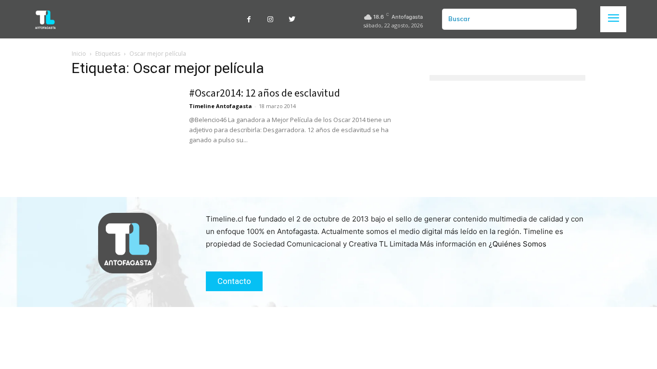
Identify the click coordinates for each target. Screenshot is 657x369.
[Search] (566, 19)
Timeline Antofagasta (220, 106)
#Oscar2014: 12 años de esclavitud (264, 93)
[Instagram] (270, 19)
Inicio (79, 53)
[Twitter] (292, 19)
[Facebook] (248, 19)
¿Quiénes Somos (517, 243)
